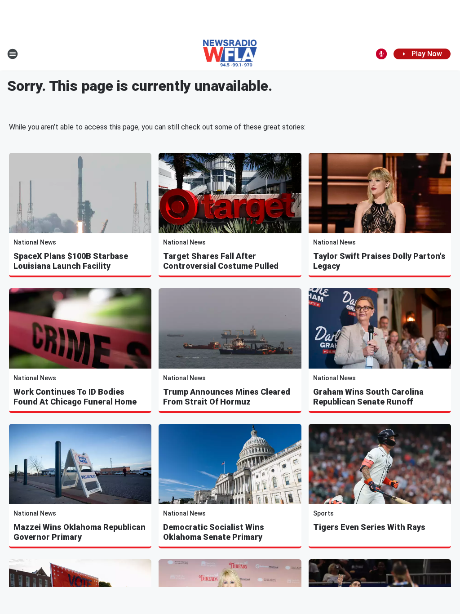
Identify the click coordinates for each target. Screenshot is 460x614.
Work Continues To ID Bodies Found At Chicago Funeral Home (75, 396)
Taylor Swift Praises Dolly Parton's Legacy (379, 261)
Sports (323, 513)
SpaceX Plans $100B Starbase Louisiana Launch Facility (70, 261)
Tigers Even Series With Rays (369, 527)
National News (34, 242)
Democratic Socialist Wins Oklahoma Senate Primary (213, 532)
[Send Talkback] (381, 54)
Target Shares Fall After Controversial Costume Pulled (221, 261)
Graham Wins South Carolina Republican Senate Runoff (368, 396)
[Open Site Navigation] (12, 54)
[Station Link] (230, 54)
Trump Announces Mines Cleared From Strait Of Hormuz (226, 396)
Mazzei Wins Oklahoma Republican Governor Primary (79, 532)
